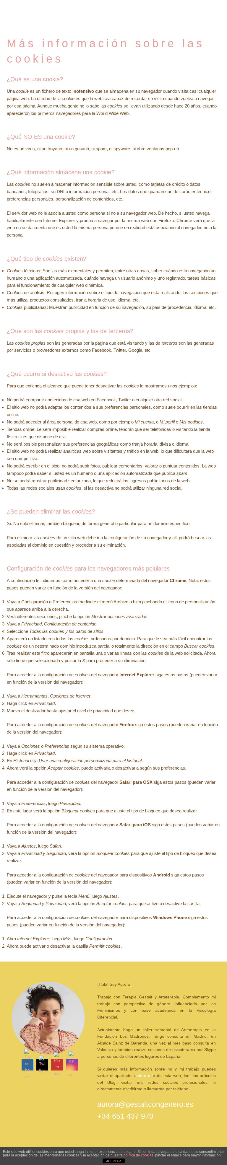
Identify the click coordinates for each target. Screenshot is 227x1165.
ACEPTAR (113, 1161)
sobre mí (144, 1075)
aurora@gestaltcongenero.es (145, 1104)
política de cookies (138, 1155)
